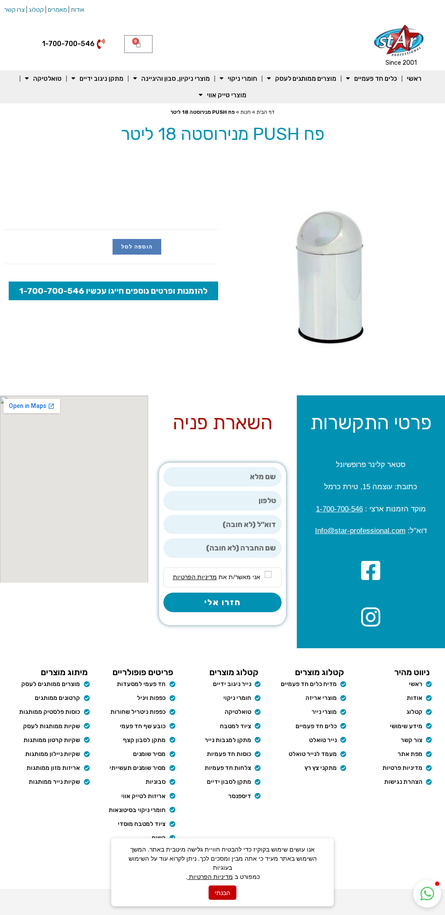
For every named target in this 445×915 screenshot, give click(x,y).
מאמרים (57, 9)
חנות (245, 112)
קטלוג (36, 9)
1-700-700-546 (339, 509)
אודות (77, 9)
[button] (427, 894)
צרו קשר (14, 9)
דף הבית (265, 112)
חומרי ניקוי (242, 79)
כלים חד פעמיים (375, 79)
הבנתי (222, 892)
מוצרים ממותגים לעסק (305, 79)
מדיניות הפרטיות (210, 876)
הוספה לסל (137, 246)
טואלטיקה (47, 79)
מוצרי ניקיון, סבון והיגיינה (175, 79)
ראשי (414, 79)
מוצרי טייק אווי (226, 95)
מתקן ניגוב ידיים (101, 79)
